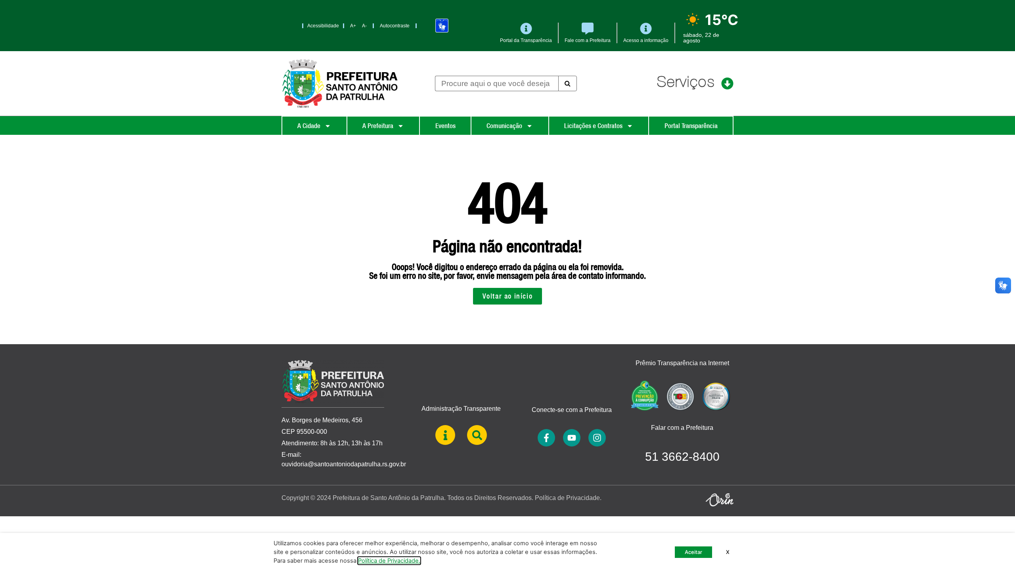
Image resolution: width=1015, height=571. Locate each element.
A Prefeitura (377, 126)
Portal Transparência (691, 126)
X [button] (728, 552)
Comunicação (504, 126)
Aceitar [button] (693, 552)
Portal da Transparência (526, 40)
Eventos (445, 126)
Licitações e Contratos (593, 126)
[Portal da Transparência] (526, 28)
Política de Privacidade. (568, 497)
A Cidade (308, 126)
